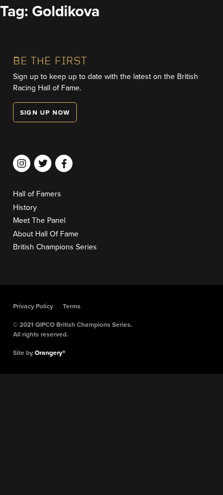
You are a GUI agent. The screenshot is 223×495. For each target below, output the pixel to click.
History (25, 207)
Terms (72, 306)
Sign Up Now (45, 112)
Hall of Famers (37, 194)
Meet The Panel (39, 220)
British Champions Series (55, 247)
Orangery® (50, 353)
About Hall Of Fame (45, 234)
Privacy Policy (33, 306)
